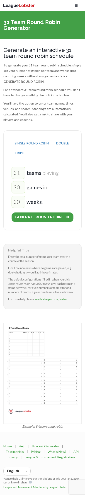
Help (22, 446)
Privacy (12, 457)
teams (34, 172)
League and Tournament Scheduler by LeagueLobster (35, 487)
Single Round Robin (32, 143)
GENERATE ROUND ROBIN (38, 217)
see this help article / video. (51, 299)
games (34, 187)
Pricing (36, 452)
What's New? (57, 452)
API (76, 452)
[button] (17, 471)
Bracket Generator (45, 446)
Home (7, 446)
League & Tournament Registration (50, 457)
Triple (20, 153)
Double (62, 143)
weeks (34, 201)
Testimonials (15, 452)
